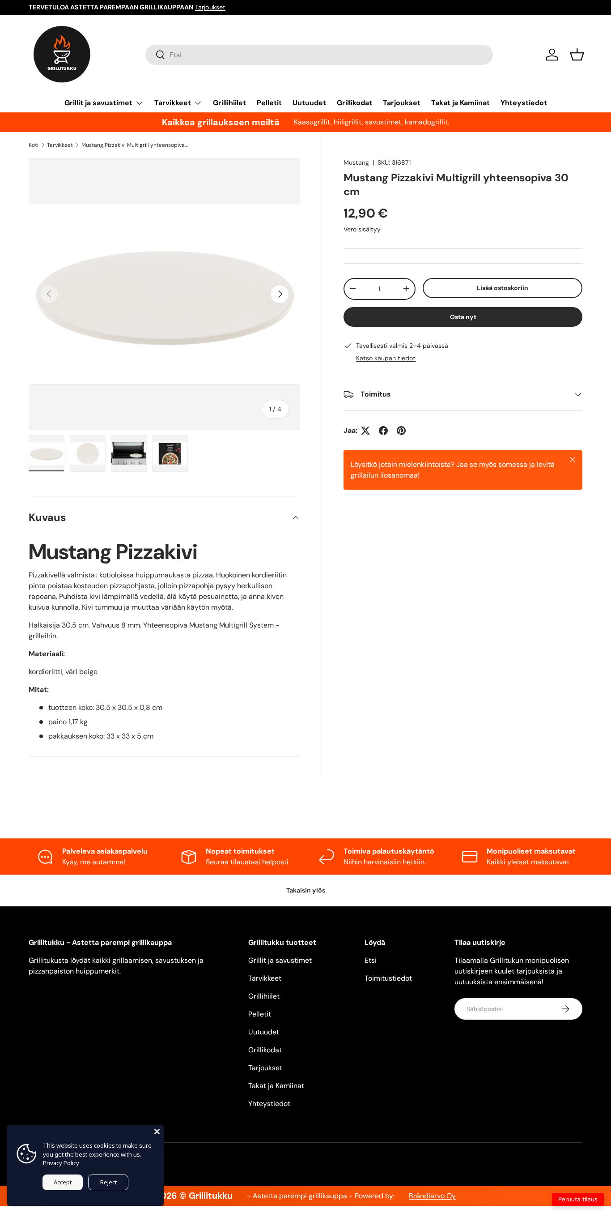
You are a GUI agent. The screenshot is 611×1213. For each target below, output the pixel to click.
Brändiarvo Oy (432, 1195)
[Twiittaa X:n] (365, 431)
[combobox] (319, 55)
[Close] (157, 1131)
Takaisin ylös (305, 890)
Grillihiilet (229, 102)
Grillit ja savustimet (98, 102)
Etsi (371, 960)
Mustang (356, 162)
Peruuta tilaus (578, 1199)
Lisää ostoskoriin (502, 288)
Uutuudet (309, 102)
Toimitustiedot (388, 978)
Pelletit (269, 102)
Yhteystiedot (524, 102)
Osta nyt (463, 317)
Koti (33, 145)
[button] (577, 54)
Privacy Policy (61, 1163)
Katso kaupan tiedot (386, 358)
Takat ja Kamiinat (460, 102)
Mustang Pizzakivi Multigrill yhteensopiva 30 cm (135, 145)
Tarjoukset (210, 7)
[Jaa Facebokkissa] (383, 431)
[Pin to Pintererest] (401, 431)
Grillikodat (354, 102)
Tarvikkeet (172, 102)
